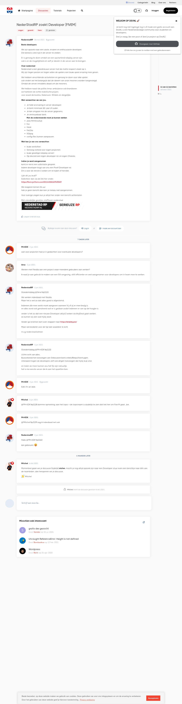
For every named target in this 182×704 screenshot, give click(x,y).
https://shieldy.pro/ (68, 322)
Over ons (162, 3)
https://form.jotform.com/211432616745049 (41, 182)
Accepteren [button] (153, 698)
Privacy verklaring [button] (87, 700)
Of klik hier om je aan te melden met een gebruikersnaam (147, 50)
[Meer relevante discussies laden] (143, 522)
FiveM (40, 30)
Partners (172, 3)
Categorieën (143, 3)
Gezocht (30, 30)
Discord (131, 3)
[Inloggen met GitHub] (146, 10)
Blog (153, 3)
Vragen (20, 30)
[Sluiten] (176, 21)
